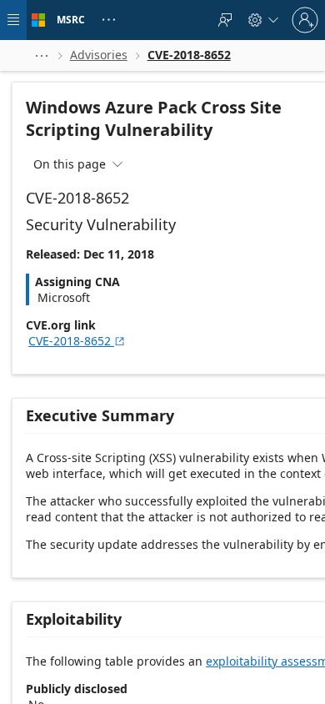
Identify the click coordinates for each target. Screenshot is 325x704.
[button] (42, 55)
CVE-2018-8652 (77, 341)
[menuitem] (225, 20)
